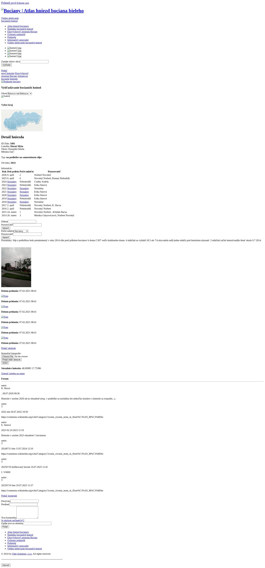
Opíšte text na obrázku (12, 523)
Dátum (4, 221)
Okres (4, 93)
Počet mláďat (7, 231)
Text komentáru (8, 517)
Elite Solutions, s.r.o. (22, 554)
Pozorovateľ (7, 224)
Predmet (5, 504)
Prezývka (5, 501)
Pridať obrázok (8, 348)
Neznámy (12, 181)
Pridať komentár (9, 495)
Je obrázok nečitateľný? (12, 520)
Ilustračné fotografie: (11, 353)
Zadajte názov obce (10, 61)
